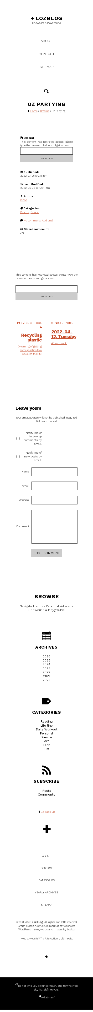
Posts (46, 790)
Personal (46, 733)
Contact (47, 54)
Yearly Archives (46, 892)
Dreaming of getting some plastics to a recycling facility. (30, 350)
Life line (46, 725)
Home (33, 111)
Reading (46, 721)
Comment (22, 526)
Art (46, 741)
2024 (46, 664)
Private (35, 212)
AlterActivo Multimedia (58, 938)
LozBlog (46, 18)
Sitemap (46, 67)
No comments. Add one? (38, 220)
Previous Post (29, 323)
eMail (25, 485)
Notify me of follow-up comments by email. (33, 438)
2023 (46, 668)
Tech (46, 745)
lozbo (23, 200)
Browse (46, 596)
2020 (46, 680)
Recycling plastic (31, 337)
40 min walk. (59, 343)
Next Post (64, 323)
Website (24, 499)
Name (25, 471)
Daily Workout (46, 729)
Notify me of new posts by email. (33, 456)
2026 (46, 656)
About (46, 41)
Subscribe (46, 781)
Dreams (44, 111)
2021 (46, 676)
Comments (46, 794)
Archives (46, 647)
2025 (46, 660)
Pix (46, 749)
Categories (46, 712)
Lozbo (70, 929)
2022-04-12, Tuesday (63, 334)
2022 (46, 672)
